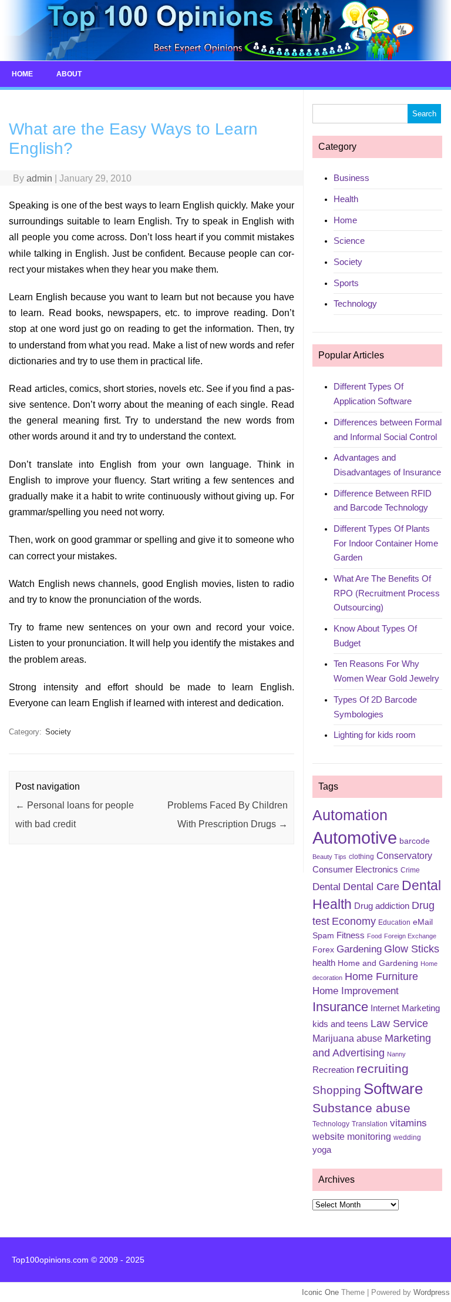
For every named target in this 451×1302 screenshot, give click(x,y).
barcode (414, 840)
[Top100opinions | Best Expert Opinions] (225, 58)
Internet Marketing (405, 1008)
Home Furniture (381, 976)
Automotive (354, 837)
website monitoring (351, 1137)
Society (58, 731)
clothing (361, 857)
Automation (350, 815)
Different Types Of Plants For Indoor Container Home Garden (386, 543)
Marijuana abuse (347, 1038)
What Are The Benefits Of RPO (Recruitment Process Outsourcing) (387, 592)
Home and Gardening (378, 963)
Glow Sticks (411, 949)
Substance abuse (361, 1108)
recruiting (382, 1069)
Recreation (333, 1070)
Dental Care (371, 886)
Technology (355, 303)
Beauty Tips (329, 856)
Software (393, 1088)
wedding (407, 1137)
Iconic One (320, 1292)
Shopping (336, 1090)
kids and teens (340, 1024)
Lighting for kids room (375, 735)
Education (394, 922)
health (323, 963)
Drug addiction (381, 906)
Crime (410, 870)
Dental (326, 886)
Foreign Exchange (410, 935)
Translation (370, 1124)
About (69, 74)
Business (351, 178)
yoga (321, 1150)
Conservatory (404, 856)
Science (349, 241)
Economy (354, 921)
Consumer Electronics (355, 869)
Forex (323, 949)
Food (374, 935)
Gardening (359, 949)
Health (346, 199)
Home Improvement (355, 990)
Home (22, 74)
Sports (346, 283)
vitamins (408, 1123)
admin (39, 178)
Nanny (396, 1054)
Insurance (340, 1006)
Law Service (399, 1023)
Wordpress (431, 1292)
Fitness (350, 935)
